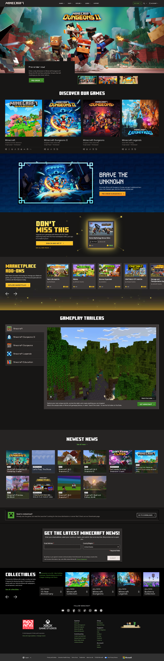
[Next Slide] (15, 293)
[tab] (87, 80)
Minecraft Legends (78, 629)
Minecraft (76, 623)
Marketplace (100, 623)
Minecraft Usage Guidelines (29, 635)
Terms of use (75, 657)
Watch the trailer (147, 398)
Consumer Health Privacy (64, 657)
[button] (113, 558)
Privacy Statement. (82, 559)
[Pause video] (51, 397)
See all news (81, 444)
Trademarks (82, 657)
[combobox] (101, 547)
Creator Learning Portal (80, 636)
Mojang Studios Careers (80, 638)
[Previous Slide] (7, 293)
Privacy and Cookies (51, 657)
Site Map (99, 636)
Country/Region (88, 543)
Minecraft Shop (100, 625)
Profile (98, 645)
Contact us (99, 640)
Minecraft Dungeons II (79, 625)
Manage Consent (41, 635)
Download (99, 638)
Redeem (99, 647)
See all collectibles (12, 589)
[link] (63, 610)
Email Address (49, 543)
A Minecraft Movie (78, 642)
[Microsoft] (127, 657)
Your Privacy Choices (113, 657)
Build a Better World (79, 640)
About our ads (90, 657)
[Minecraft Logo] (14, 3)
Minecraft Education (79, 631)
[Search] (145, 3)
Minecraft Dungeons (79, 627)
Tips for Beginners (101, 630)
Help (98, 632)
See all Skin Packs (42, 248)
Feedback (99, 634)
